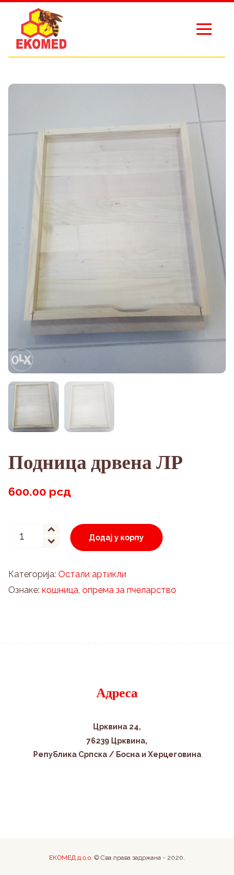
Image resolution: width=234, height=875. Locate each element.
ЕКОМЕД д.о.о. (71, 857)
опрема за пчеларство (129, 590)
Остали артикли (92, 574)
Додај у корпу (116, 537)
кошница (60, 590)
